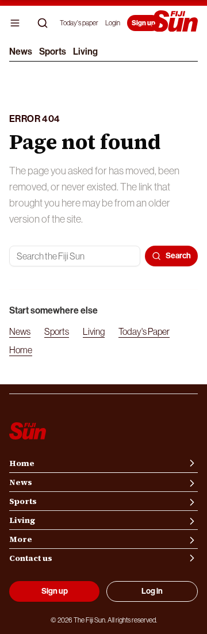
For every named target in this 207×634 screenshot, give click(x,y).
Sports (52, 51)
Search (178, 256)
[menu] (15, 23)
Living (85, 51)
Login (112, 23)
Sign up (143, 23)
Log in (152, 591)
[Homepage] (175, 22)
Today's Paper (144, 331)
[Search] (42, 23)
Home (20, 350)
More (20, 539)
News (20, 51)
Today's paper (79, 23)
